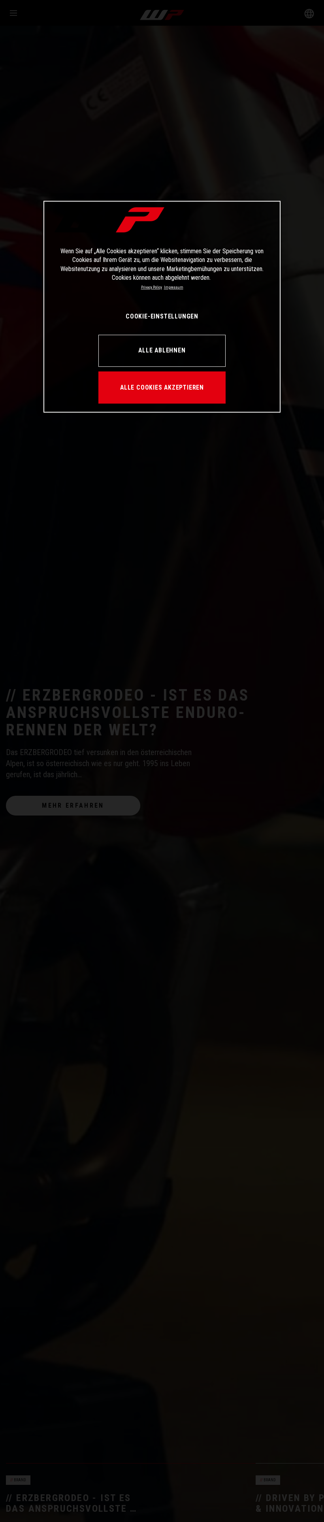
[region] (162, 307)
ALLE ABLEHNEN (161, 350)
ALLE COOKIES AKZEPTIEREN (162, 387)
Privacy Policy (151, 287)
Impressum (173, 287)
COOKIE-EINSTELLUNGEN (162, 316)
